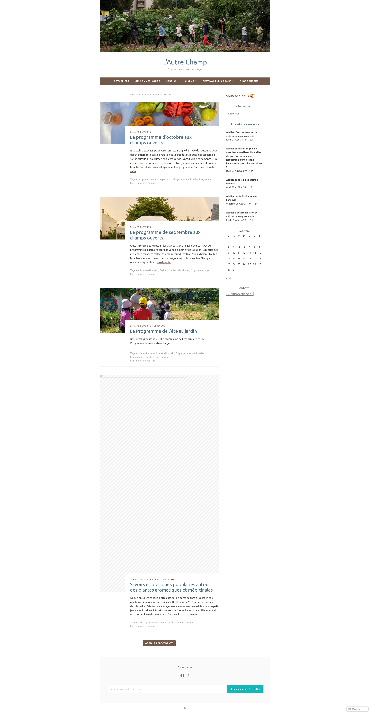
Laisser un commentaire (142, 183)
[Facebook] (182, 675)
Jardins (171, 81)
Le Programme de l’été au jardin (163, 331)
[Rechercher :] (244, 113)
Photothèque (249, 81)
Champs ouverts (140, 132)
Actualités (121, 81)
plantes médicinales (187, 179)
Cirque (178, 353)
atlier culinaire (144, 353)
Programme (205, 179)
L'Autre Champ (185, 62)
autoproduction (145, 179)
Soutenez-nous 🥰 (240, 96)
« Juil (229, 278)
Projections (150, 357)
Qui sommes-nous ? (147, 81)
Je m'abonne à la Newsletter (245, 689)
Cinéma (189, 81)
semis (160, 357)
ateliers (141, 622)
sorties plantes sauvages (181, 622)
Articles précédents (159, 643)
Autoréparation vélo (165, 179)
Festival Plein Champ (217, 81)
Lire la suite (164, 262)
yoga (206, 270)
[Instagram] (187, 675)
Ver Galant (159, 326)
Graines (164, 270)
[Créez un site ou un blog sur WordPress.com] (185, 707)
